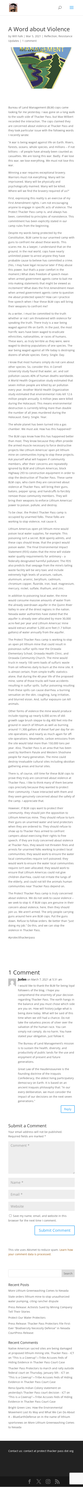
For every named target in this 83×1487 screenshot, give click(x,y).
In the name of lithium (55, 1417)
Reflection (50, 36)
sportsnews (15, 1422)
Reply (67, 1109)
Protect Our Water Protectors (27, 1317)
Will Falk (17, 36)
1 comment (29, 41)
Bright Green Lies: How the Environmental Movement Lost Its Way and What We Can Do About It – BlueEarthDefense (41, 1412)
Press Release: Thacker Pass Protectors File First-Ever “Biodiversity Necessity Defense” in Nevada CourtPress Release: (39, 1328)
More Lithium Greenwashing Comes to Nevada (38, 1290)
